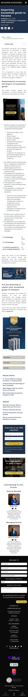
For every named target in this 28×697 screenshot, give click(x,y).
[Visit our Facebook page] (6, 646)
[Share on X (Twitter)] (9, 28)
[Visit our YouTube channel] (21, 646)
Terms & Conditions (10, 686)
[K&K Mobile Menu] (26, 2)
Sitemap (14, 687)
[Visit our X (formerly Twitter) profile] (9, 646)
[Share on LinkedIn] (5, 28)
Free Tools (7, 363)
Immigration (22, 20)
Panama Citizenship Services (12, 410)
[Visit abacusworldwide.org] (14, 680)
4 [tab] (17, 352)
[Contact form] (13, 508)
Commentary (11, 20)
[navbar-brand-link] (11, 2)
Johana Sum (10, 22)
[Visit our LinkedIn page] (12, 646)
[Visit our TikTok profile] (18, 646)
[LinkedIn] (15, 508)
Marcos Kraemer (13, 537)
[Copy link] (12, 28)
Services (6, 368)
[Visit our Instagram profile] (15, 646)
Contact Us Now (14, 473)
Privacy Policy (19, 686)
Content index (8, 44)
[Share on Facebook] (2, 28)
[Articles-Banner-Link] (14, 109)
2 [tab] (13, 352)
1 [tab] (10, 352)
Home (3, 37)
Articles (9, 37)
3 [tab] (15, 352)
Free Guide (7, 357)
